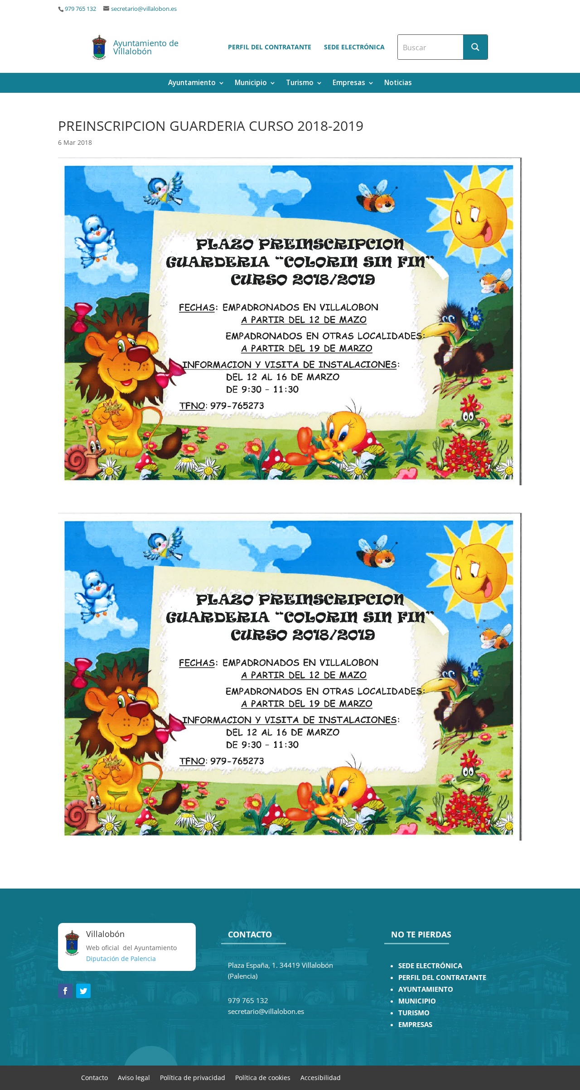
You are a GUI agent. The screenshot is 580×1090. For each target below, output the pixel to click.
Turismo (300, 83)
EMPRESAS (415, 1024)
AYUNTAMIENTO (425, 989)
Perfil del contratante (269, 47)
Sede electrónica (354, 47)
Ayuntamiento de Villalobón (146, 47)
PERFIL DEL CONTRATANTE (442, 977)
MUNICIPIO (417, 1001)
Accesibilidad (320, 1077)
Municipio (251, 83)
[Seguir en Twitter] (83, 991)
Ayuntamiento (192, 83)
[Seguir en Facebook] (65, 991)
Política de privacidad (192, 1077)
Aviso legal (134, 1077)
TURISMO (414, 1013)
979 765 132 (80, 9)
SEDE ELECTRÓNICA (430, 965)
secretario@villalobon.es (144, 9)
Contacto (94, 1077)
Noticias (398, 83)
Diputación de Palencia (121, 958)
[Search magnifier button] (475, 47)
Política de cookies (262, 1077)
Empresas (349, 83)
